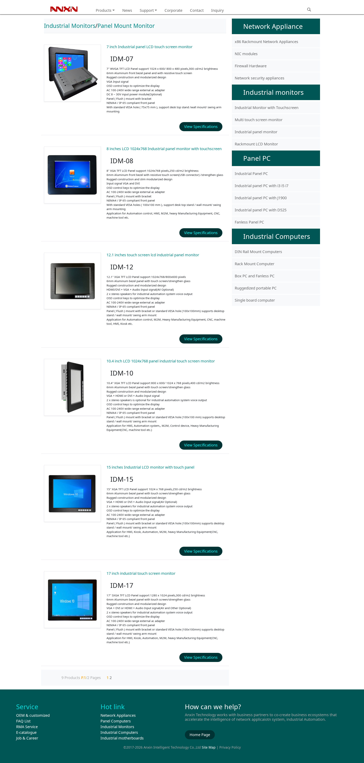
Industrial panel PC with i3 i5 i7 (261, 185)
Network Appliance (273, 26)
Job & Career (27, 738)
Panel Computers (115, 721)
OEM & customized (33, 715)
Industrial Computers (276, 236)
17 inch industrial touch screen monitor (141, 573)
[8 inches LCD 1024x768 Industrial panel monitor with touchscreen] (72, 175)
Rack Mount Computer (254, 263)
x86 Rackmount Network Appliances (266, 41)
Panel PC (257, 158)
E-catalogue (26, 732)
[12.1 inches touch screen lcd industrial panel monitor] (72, 281)
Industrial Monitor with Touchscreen (266, 107)
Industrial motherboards (122, 738)
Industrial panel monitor (256, 131)
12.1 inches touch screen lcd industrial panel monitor (153, 254)
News (127, 10)
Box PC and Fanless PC (255, 275)
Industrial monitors (273, 92)
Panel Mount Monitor (126, 26)
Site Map (209, 747)
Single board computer (255, 300)
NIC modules (246, 53)
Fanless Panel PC (249, 222)
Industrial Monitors (69, 26)
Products (103, 10)
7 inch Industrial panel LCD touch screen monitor (149, 46)
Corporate (173, 10)
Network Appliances (118, 715)
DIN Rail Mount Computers (258, 251)
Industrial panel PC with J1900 (261, 197)
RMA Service (27, 726)
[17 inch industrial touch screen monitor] (72, 599)
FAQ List (23, 721)
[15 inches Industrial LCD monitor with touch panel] (72, 493)
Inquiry (217, 10)
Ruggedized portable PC (256, 288)
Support (147, 10)
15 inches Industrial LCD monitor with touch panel (150, 467)
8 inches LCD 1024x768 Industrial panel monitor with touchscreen (164, 148)
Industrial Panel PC (251, 173)
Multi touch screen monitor (258, 119)
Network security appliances (259, 78)
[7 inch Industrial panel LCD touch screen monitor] (72, 73)
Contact (197, 10)
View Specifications (201, 126)
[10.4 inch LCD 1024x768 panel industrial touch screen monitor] (72, 387)
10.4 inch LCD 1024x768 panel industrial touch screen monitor (161, 361)
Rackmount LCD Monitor (256, 144)
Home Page (200, 734)
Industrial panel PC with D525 (260, 210)
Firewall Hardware (251, 65)
